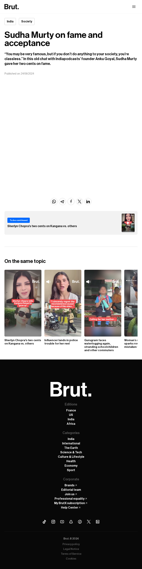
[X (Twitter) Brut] (88, 521)
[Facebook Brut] (80, 521)
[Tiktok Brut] (44, 521)
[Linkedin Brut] (97, 521)
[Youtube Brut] (62, 521)
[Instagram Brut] (53, 521)
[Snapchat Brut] (71, 521)
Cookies (71, 559)
